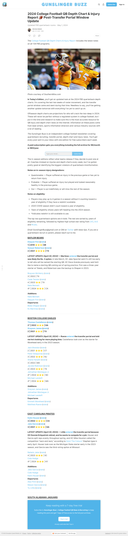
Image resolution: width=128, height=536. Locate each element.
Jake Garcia (33, 424)
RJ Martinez (33, 309)
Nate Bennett (33, 285)
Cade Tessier (33, 279)
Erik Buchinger (37, 29)
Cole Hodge (33, 458)
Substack (107, 533)
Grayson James (35, 328)
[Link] (24, 237)
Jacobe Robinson (35, 366)
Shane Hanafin (34, 360)
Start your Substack (60, 533)
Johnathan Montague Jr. (38, 372)
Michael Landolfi (35, 378)
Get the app (72, 533)
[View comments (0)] (34, 36)
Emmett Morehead (36, 401)
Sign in (121, 4)
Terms (29, 533)
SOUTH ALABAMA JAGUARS (43, 497)
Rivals (34, 225)
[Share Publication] (103, 4)
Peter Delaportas (35, 354)
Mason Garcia (34, 485)
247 (91, 222)
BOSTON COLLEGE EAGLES (42, 318)
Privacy (24, 533)
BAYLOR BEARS (36, 237)
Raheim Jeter (33, 452)
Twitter (70, 230)
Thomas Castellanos (37, 322)
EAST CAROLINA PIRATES (41, 413)
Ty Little (31, 488)
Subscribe (111, 4)
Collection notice (36, 533)
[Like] (30, 36)
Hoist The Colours (74, 441)
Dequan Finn (33, 242)
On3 (96, 222)
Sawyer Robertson (36, 248)
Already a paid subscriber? (64, 524)
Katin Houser (34, 418)
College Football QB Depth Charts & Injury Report (54, 41)
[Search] (99, 4)
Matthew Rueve (35, 404)
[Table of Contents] (2, 268)
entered (73, 256)
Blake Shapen (34, 306)
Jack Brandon (34, 347)
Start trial (64, 519)
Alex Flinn (32, 482)
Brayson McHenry (36, 273)
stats (42, 242)
